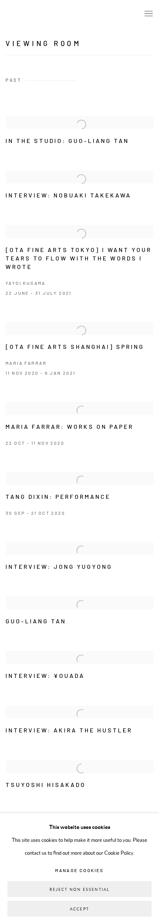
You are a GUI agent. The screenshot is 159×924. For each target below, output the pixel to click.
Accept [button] (79, 909)
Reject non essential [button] (80, 889)
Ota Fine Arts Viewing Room (46, 14)
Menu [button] (147, 14)
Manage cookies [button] (79, 870)
